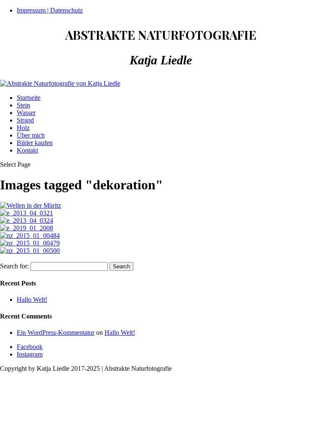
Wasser (26, 112)
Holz (23, 127)
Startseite (29, 97)
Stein (23, 105)
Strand (25, 120)
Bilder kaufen (35, 142)
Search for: (14, 266)
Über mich (31, 135)
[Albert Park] (30, 235)
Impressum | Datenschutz (50, 10)
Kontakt (27, 150)
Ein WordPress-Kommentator (55, 332)
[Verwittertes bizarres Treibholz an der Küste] (26, 213)
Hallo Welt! (32, 299)
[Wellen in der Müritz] (30, 205)
